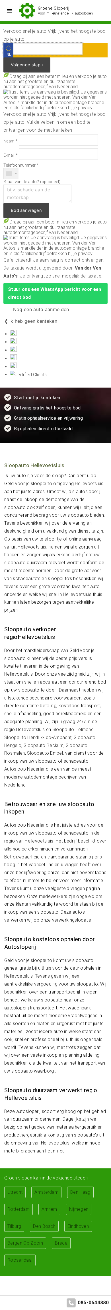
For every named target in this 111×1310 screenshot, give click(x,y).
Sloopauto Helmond (73, 729)
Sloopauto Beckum (43, 745)
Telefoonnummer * (21, 165)
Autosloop (15, 769)
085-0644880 (93, 1302)
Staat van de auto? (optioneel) (31, 181)
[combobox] (11, 173)
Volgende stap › (27, 64)
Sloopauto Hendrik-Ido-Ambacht (37, 737)
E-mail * (10, 155)
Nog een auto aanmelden (40, 309)
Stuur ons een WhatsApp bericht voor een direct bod (54, 293)
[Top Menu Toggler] (8, 11)
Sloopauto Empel (45, 753)
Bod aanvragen (26, 210)
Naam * (10, 141)
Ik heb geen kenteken (33, 321)
